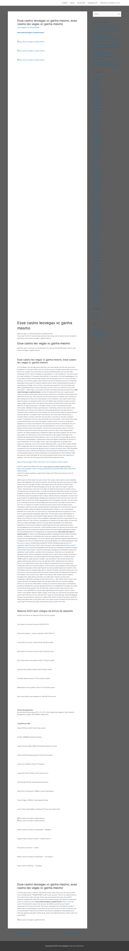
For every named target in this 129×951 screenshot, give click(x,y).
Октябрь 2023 (97, 184)
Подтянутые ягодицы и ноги (110, 3)
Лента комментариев (100, 335)
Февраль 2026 (98, 96)
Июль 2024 (96, 156)
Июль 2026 (96, 80)
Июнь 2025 (96, 121)
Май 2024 (96, 162)
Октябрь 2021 (97, 261)
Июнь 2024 (96, 159)
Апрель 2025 (97, 127)
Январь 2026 (97, 99)
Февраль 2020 (98, 295)
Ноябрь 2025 (97, 105)
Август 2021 (97, 267)
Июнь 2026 (96, 83)
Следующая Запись (71, 933)
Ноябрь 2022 (97, 219)
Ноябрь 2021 (97, 257)
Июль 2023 (96, 194)
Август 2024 (97, 153)
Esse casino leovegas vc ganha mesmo (30, 32)
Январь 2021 (97, 289)
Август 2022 (97, 229)
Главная (64, 3)
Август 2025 (97, 115)
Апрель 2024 (97, 165)
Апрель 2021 (97, 280)
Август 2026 (97, 77)
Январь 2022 (97, 251)
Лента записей (98, 331)
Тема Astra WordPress (76, 946)
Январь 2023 (97, 213)
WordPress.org (98, 338)
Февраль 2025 (98, 134)
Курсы (72, 3)
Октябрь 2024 (97, 146)
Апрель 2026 (97, 89)
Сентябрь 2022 (98, 226)
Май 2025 (96, 124)
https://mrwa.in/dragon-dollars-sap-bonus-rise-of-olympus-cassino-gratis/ (42, 462)
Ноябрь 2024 (97, 143)
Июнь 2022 (96, 235)
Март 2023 (96, 207)
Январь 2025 (97, 137)
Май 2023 (96, 200)
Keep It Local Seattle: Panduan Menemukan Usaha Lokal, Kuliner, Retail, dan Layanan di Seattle (106, 38)
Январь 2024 (97, 175)
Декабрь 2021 (97, 254)
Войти (95, 328)
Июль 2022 (96, 232)
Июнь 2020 (96, 292)
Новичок (96, 317)
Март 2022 (96, 245)
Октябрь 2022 (97, 222)
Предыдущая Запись (23, 933)
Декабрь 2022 (97, 216)
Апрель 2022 (97, 241)
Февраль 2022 (98, 248)
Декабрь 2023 (98, 178)
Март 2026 (96, 93)
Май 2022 (96, 238)
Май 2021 (96, 276)
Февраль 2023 (98, 210)
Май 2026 (96, 86)
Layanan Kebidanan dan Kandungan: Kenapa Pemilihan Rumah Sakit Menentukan (105, 56)
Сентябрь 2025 (98, 112)
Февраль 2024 (98, 172)
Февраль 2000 (98, 302)
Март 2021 (96, 283)
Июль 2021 (96, 270)
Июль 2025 (96, 118)
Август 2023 (97, 191)
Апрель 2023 (97, 203)
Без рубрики (22, 27)
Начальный (81, 3)
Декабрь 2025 (97, 102)
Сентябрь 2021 (98, 264)
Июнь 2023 (96, 197)
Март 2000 (96, 299)
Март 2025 (96, 131)
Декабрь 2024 (98, 140)
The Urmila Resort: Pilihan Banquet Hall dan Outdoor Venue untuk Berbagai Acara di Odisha (106, 30)
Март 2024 (96, 169)
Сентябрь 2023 (98, 188)
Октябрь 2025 (97, 108)
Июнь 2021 (96, 273)
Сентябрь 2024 (98, 150)
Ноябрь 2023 (97, 181)
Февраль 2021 (97, 286)
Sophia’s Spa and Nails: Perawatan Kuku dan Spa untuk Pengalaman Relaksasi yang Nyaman (106, 47)
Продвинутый (92, 3)
